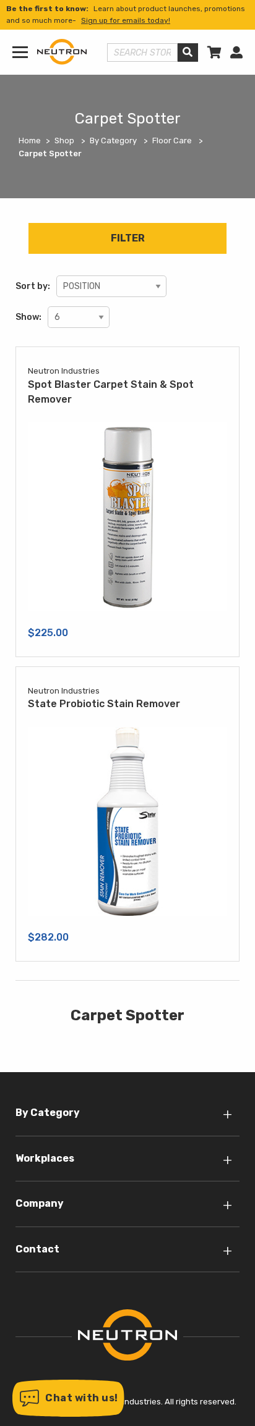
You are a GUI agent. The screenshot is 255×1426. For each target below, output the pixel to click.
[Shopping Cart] (214, 52)
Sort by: (32, 286)
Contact (37, 1249)
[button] (68, 1398)
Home (30, 140)
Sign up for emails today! (125, 20)
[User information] (236, 52)
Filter (128, 238)
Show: (28, 317)
